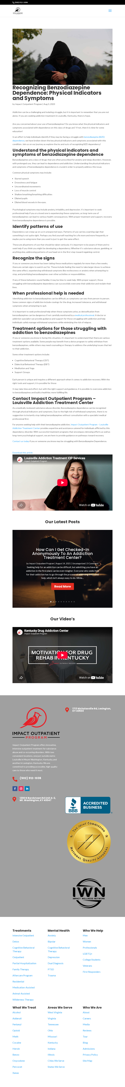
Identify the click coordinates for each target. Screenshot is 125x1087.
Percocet (17, 1066)
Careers (87, 1018)
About (86, 1012)
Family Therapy (20, 969)
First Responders (91, 971)
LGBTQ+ (87, 953)
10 (74, 601)
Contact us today (20, 441)
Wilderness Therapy (23, 999)
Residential (18, 981)
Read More (62, 586)
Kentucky (53, 1042)
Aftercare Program (22, 975)
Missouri (52, 1036)
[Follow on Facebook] (14, 788)
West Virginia (55, 1012)
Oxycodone (18, 1060)
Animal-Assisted (21, 993)
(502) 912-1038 (21, 2)
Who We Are (92, 1007)
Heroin (16, 1048)
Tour (85, 1036)
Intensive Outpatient (23, 935)
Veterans (87, 965)
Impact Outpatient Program (28, 104)
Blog (85, 1042)
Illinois (51, 1054)
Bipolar (51, 941)
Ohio (50, 1030)
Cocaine (16, 1042)
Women (87, 941)
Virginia (52, 1018)
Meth (15, 1036)
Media (86, 1024)
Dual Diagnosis (55, 963)
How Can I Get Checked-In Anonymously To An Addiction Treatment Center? (62, 553)
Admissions (89, 1048)
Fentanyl (16, 1024)
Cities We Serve (56, 1060)
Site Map (87, 1060)
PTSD (51, 969)
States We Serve (56, 1066)
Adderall (16, 1018)
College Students (91, 959)
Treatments (21, 930)
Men (85, 935)
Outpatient (18, 957)
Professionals (90, 947)
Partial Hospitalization (24, 963)
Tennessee (53, 1024)
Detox (15, 941)
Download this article (22, 452)
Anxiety (52, 935)
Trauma (52, 975)
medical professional (84, 315)
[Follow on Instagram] (21, 788)
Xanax (15, 1072)
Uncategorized (78, 563)
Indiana (51, 1048)
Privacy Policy (90, 1054)
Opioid (16, 1030)
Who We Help (93, 930)
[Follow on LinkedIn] (27, 788)
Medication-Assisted (23, 987)
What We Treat (24, 1007)
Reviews (87, 1030)
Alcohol (16, 1012)
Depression (54, 957)
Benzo (15, 1054)
